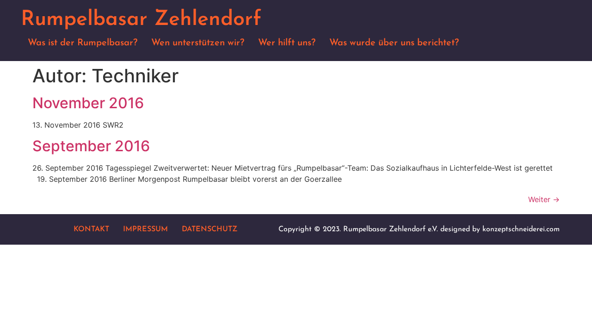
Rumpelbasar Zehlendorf (141, 19)
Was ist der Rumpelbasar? (82, 43)
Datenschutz (209, 229)
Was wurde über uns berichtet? (394, 43)
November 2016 (88, 103)
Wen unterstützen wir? (197, 43)
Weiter (544, 199)
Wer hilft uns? (286, 43)
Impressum (145, 229)
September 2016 (91, 146)
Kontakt (91, 229)
